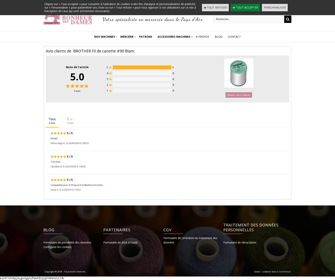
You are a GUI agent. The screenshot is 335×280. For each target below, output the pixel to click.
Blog (218, 36)
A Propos (202, 36)
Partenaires (116, 229)
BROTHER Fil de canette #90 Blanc (104, 51)
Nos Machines (104, 36)
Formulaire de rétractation (239, 242)
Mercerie (127, 36)
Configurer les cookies (57, 247)
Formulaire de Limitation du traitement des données (190, 240)
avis (77, 91)
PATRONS (145, 36)
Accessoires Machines (174, 36)
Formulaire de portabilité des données (67, 242)
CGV (167, 229)
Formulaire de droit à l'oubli (120, 242)
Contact (234, 36)
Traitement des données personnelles (251, 227)
